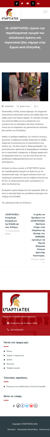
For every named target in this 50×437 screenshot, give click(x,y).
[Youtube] (27, 3)
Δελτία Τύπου (25, 106)
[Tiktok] (16, 3)
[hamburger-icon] (45, 12)
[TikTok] (14, 406)
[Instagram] (33, 3)
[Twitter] (22, 3)
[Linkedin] (38, 3)
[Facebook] (11, 3)
